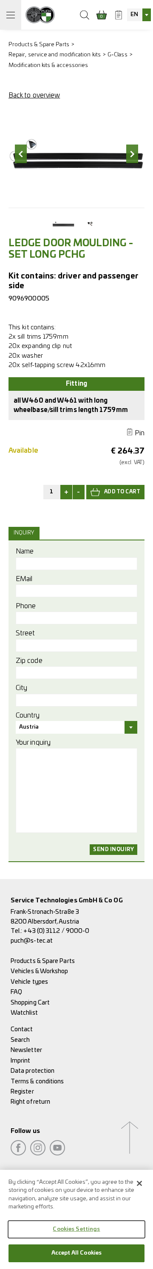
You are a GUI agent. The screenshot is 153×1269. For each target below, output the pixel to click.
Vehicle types (29, 982)
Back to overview (34, 95)
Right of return (30, 1102)
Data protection (32, 1071)
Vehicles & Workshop (39, 971)
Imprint (21, 1061)
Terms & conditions (37, 1081)
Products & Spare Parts (38, 44)
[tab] (25, 533)
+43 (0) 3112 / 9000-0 (56, 931)
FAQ (16, 992)
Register (22, 1091)
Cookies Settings (76, 1229)
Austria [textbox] (29, 727)
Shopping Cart (30, 1002)
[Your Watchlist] (118, 14)
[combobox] (139, 14)
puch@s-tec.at (32, 941)
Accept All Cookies (76, 1253)
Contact (22, 1029)
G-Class (118, 55)
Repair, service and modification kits (54, 55)
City (21, 688)
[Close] (139, 1183)
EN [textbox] (134, 14)
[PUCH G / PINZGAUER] (40, 15)
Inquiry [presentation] (24, 533)
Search (20, 1040)
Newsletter (26, 1050)
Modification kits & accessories (48, 65)
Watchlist (24, 1013)
